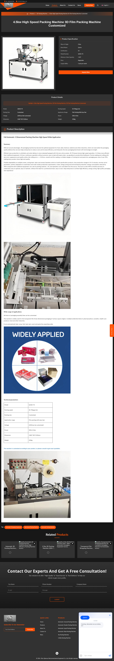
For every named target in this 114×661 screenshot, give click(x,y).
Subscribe (30, 629)
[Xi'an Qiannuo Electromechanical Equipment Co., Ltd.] (8, 5)
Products (54, 5)
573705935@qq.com (22, 1)
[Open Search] (97, 5)
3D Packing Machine (42, 13)
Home (47, 5)
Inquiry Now (89, 5)
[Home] (27, 13)
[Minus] (110, 615)
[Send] (109, 655)
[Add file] (81, 655)
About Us (63, 5)
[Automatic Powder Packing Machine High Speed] (28, 63)
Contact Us (71, 5)
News (79, 5)
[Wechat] (57, 653)
